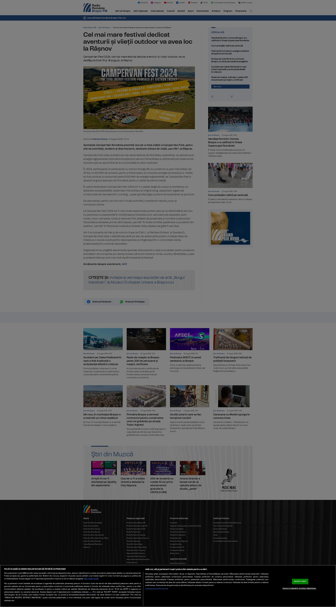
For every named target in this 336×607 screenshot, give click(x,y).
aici (90, 592)
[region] (168, 586)
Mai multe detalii (91, 579)
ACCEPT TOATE (300, 581)
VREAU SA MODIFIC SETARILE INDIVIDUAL (299, 588)
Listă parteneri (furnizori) (156, 589)
